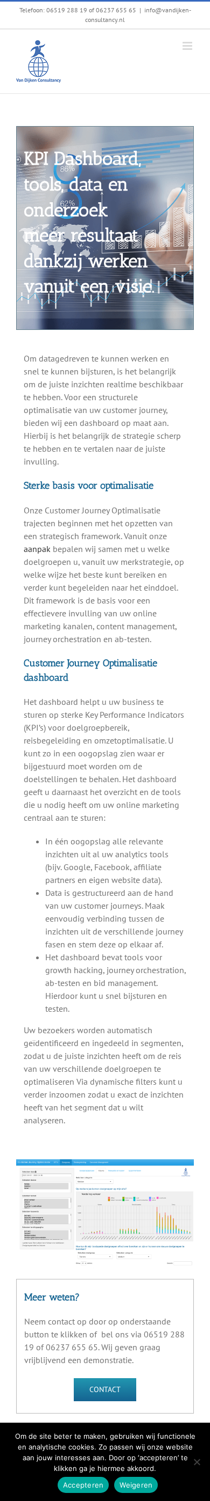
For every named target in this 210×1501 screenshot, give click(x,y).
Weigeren (136, 1485)
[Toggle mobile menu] (188, 45)
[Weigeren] (196, 1461)
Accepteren (83, 1485)
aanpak (37, 548)
